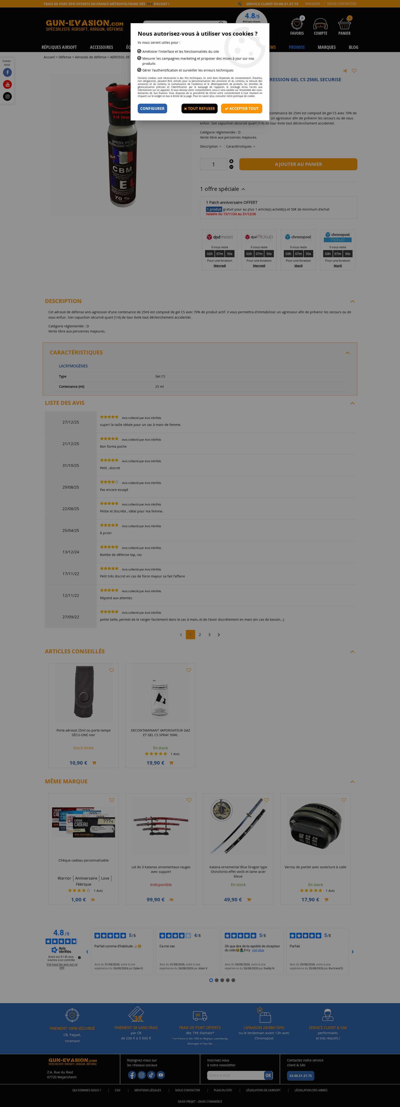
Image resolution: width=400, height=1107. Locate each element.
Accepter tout (243, 108)
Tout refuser (201, 108)
